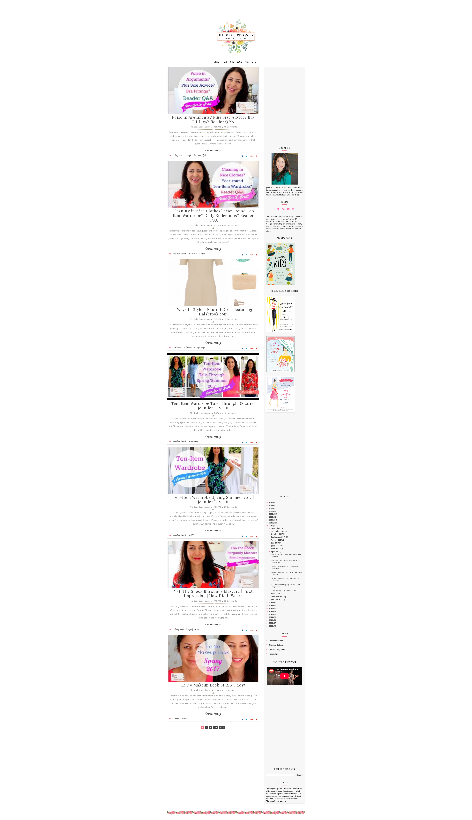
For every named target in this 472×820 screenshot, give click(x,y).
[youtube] (293, 209)
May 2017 (275, 548)
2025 (271, 502)
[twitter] (278, 209)
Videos (239, 62)
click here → (296, 195)
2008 (271, 626)
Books (232, 62)
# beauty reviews (178, 629)
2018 (271, 523)
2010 (271, 620)
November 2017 (278, 531)
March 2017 (276, 594)
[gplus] (283, 209)
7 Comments (230, 690)
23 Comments (230, 601)
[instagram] (288, 209)
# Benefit (185, 718)
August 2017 (276, 540)
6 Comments (230, 413)
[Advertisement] (284, 105)
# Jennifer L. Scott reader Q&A (195, 155)
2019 (271, 520)
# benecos (176, 718)
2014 (271, 608)
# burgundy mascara (192, 629)
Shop (254, 62)
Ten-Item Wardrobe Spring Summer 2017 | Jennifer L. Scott (213, 499)
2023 (271, 508)
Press (247, 62)
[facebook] (274, 209)
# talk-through (194, 441)
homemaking (274, 654)
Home (216, 62)
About (224, 62)
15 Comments (230, 127)
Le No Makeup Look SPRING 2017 (213, 684)
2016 (271, 602)
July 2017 (275, 543)
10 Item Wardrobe (276, 640)
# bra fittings (177, 155)
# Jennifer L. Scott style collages (194, 347)
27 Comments (230, 507)
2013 (271, 611)
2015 (271, 605)
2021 (271, 514)
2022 (271, 511)
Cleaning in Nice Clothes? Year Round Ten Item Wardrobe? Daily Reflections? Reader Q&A (213, 215)
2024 (271, 505)
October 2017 (277, 534)
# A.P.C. (191, 535)
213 (215, 727)
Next (222, 727)
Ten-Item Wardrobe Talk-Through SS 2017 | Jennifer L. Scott (213, 405)
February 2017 (277, 597)
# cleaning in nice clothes (197, 253)
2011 (271, 617)
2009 (271, 623)
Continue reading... (213, 150)
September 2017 (278, 537)
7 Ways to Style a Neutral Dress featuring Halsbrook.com (213, 311)
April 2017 (275, 551)
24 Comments (230, 225)
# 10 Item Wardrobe (179, 253)
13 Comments (230, 319)
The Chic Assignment (277, 649)
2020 (271, 517)
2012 (271, 614)
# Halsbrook (177, 347)
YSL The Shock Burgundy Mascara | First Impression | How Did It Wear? (213, 593)
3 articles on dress (276, 645)
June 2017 (275, 546)
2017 (271, 526)
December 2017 (278, 528)
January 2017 (277, 599)
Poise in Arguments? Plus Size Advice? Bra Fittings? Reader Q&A (213, 119)
